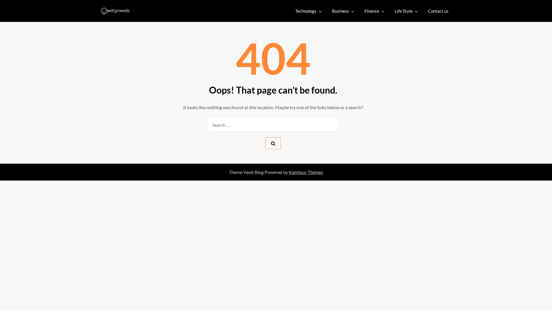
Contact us (438, 11)
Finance (372, 11)
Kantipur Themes (306, 172)
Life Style (404, 11)
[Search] (273, 143)
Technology (306, 11)
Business (340, 11)
